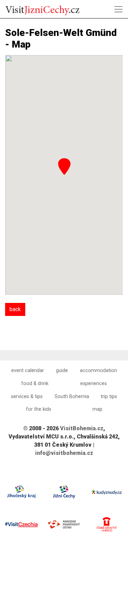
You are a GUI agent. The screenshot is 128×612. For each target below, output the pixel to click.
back (15, 309)
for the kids (38, 409)
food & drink (34, 383)
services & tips (27, 396)
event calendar (27, 370)
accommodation (98, 370)
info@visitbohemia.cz (64, 453)
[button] (64, 166)
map (97, 409)
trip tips (109, 396)
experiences (93, 383)
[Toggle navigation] (118, 9)
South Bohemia (72, 396)
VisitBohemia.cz (81, 428)
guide (62, 370)
